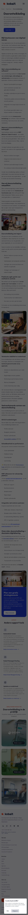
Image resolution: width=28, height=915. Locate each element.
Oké (8, 911)
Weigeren (15, 911)
